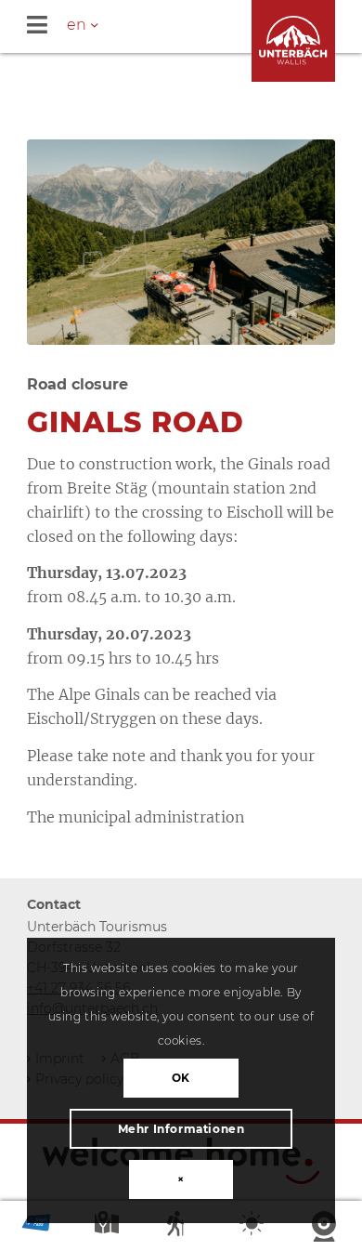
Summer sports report (181, 1227)
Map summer (108, 1227)
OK (181, 1078)
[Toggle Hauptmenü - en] (194, 26)
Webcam (326, 1227)
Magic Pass (36, 1227)
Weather (253, 1227)
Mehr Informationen (181, 1129)
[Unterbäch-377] (181, 242)
